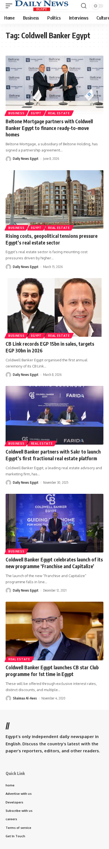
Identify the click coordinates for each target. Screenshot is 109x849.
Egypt (36, 113)
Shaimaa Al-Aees (25, 698)
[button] (10, 6)
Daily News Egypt (26, 158)
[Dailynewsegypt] (41, 6)
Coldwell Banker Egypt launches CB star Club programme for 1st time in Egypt (52, 670)
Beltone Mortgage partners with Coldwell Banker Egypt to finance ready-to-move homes (49, 128)
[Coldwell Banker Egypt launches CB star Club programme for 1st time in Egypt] (54, 631)
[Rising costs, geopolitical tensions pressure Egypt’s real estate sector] (54, 199)
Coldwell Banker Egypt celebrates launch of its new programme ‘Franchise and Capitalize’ (54, 562)
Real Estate (59, 113)
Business (16, 113)
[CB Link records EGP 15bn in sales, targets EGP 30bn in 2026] (54, 307)
